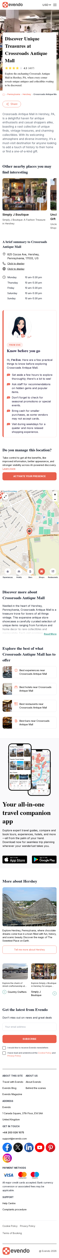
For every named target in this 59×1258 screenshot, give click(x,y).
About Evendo (33, 1081)
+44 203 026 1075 (13, 1132)
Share (14, 104)
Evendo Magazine (12, 1094)
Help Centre (9, 1203)
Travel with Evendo (12, 1081)
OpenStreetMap (10, 491)
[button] (29, 531)
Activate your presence (29, 476)
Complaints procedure (14, 1209)
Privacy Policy (14, 1056)
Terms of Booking (12, 1233)
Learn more (8, 468)
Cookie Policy (44, 1053)
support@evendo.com (14, 1138)
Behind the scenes (36, 1088)
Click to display (15, 263)
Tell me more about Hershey (29, 949)
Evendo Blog (9, 1088)
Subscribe (29, 1039)
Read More (50, 634)
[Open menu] (55, 5)
